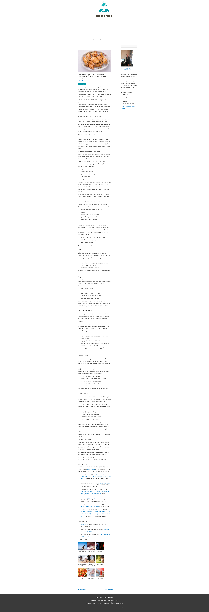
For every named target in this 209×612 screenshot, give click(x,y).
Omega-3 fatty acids (90, 498)
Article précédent (81, 589)
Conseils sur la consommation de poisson (90, 506)
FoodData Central (84, 524)
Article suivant (109, 589)
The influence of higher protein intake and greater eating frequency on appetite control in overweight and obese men (95, 491)
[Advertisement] (104, 29)
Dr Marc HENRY (126, 69)
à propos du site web (113, 600)
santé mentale (81, 80)
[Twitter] (84, 84)
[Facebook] (80, 84)
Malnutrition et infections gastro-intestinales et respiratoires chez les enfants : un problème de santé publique (96, 476)
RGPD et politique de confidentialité (99, 600)
